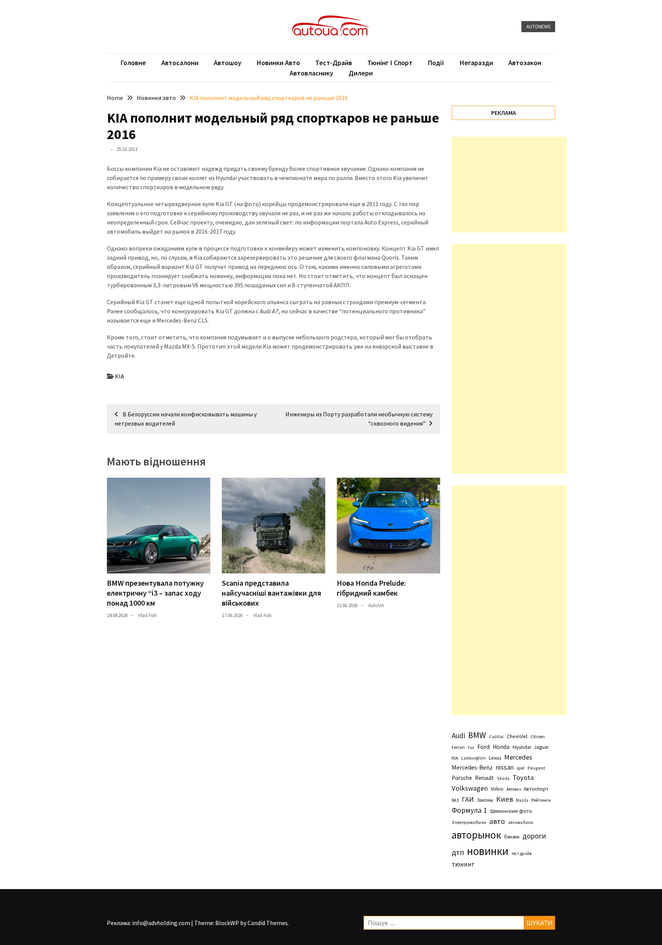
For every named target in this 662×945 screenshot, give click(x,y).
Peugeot (536, 768)
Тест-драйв (333, 62)
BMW (477, 735)
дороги (534, 835)
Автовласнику (311, 73)
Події (436, 62)
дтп (458, 852)
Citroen (538, 736)
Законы (485, 800)
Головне (133, 62)
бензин (511, 837)
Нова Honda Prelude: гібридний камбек (371, 588)
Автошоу (227, 62)
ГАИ (468, 799)
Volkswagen (470, 788)
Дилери (361, 73)
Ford (483, 747)
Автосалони (179, 62)
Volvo (497, 788)
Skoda (503, 778)
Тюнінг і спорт (390, 62)
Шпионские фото (511, 810)
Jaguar (541, 747)
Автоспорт (536, 788)
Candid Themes (267, 923)
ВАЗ (455, 800)
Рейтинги (541, 800)
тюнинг (463, 864)
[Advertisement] (509, 185)
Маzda (522, 800)
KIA (119, 376)
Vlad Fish (147, 615)
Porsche (462, 777)
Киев (504, 799)
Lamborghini (473, 758)
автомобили (520, 822)
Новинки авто (278, 62)
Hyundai (522, 747)
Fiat (471, 747)
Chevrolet (517, 736)
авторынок (476, 834)
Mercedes (518, 757)
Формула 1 (469, 810)
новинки (487, 851)
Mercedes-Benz (472, 767)
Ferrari (458, 747)
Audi (458, 735)
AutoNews (538, 26)
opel (520, 768)
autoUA (376, 605)
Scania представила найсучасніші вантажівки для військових (271, 593)
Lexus (495, 757)
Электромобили (469, 822)
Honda (501, 746)
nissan (505, 767)
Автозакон (524, 62)
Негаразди (476, 62)
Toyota (523, 777)
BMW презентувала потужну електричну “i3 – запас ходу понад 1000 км (155, 593)
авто (497, 821)
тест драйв (521, 853)
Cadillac (496, 736)
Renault (484, 777)
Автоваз (513, 789)
